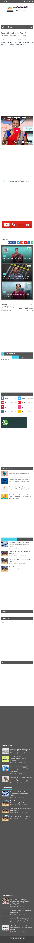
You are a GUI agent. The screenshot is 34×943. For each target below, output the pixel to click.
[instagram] (30, 1)
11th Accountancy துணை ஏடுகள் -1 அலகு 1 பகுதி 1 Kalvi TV (17, 259)
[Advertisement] (17, 64)
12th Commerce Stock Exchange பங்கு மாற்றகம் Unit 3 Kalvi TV (16, 295)
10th (5, 39)
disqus (22, 357)
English (10, 39)
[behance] (32, 1)
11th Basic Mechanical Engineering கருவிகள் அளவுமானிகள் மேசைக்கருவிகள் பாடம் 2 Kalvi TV (16, 277)
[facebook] (22, 1)
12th (4, 291)
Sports (4, 622)
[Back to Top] (24, 938)
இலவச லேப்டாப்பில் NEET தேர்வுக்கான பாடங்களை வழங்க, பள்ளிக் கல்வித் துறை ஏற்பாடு (19, 544)
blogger (15, 357)
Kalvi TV (15, 39)
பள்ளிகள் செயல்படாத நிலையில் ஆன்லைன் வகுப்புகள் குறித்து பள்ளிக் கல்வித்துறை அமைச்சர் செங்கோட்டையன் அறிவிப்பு (21, 779)
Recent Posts (9, 539)
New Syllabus (22, 39)
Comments (25, 539)
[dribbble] (27, 1)
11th (4, 255)
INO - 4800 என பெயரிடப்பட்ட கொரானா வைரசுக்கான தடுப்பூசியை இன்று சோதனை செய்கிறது (21, 927)
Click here (6, 181)
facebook (29, 357)
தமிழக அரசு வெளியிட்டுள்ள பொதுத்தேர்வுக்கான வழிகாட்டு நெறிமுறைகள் (18, 758)
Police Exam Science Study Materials (19, 567)
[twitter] (25, 1)
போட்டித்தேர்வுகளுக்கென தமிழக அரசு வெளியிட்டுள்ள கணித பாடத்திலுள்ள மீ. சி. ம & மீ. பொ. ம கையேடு (20, 496)
